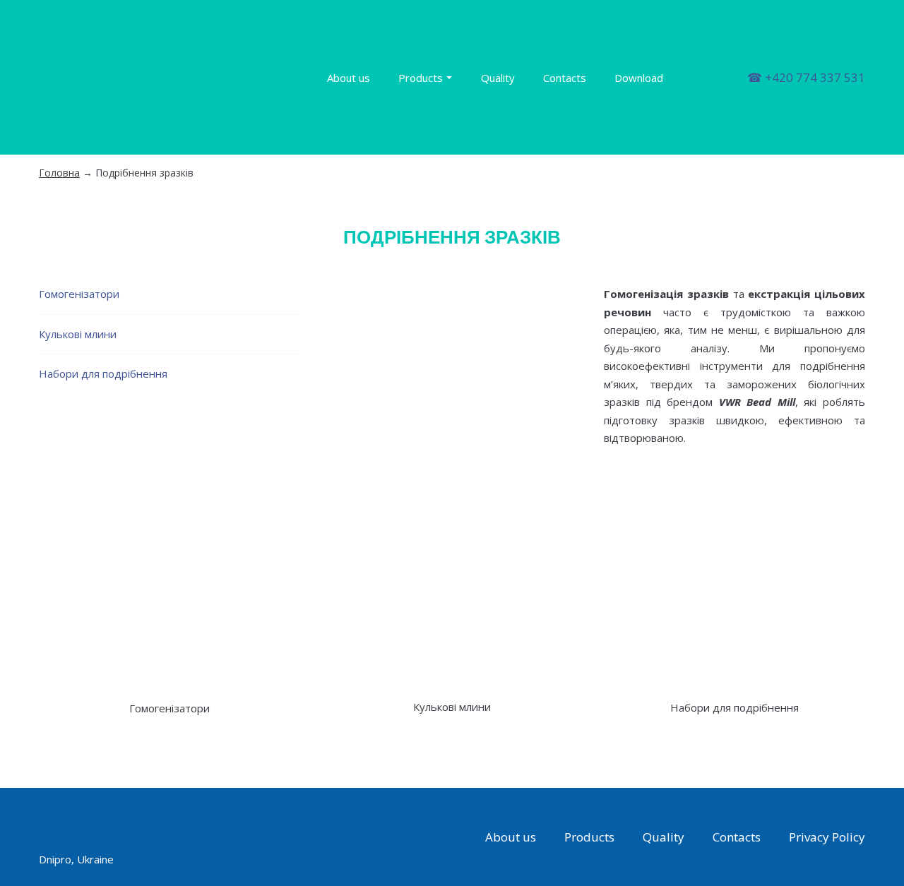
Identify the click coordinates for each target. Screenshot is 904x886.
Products (420, 78)
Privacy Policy (827, 837)
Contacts (564, 78)
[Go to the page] (160, 77)
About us (348, 78)
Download (638, 78)
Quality (498, 78)
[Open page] (169, 586)
